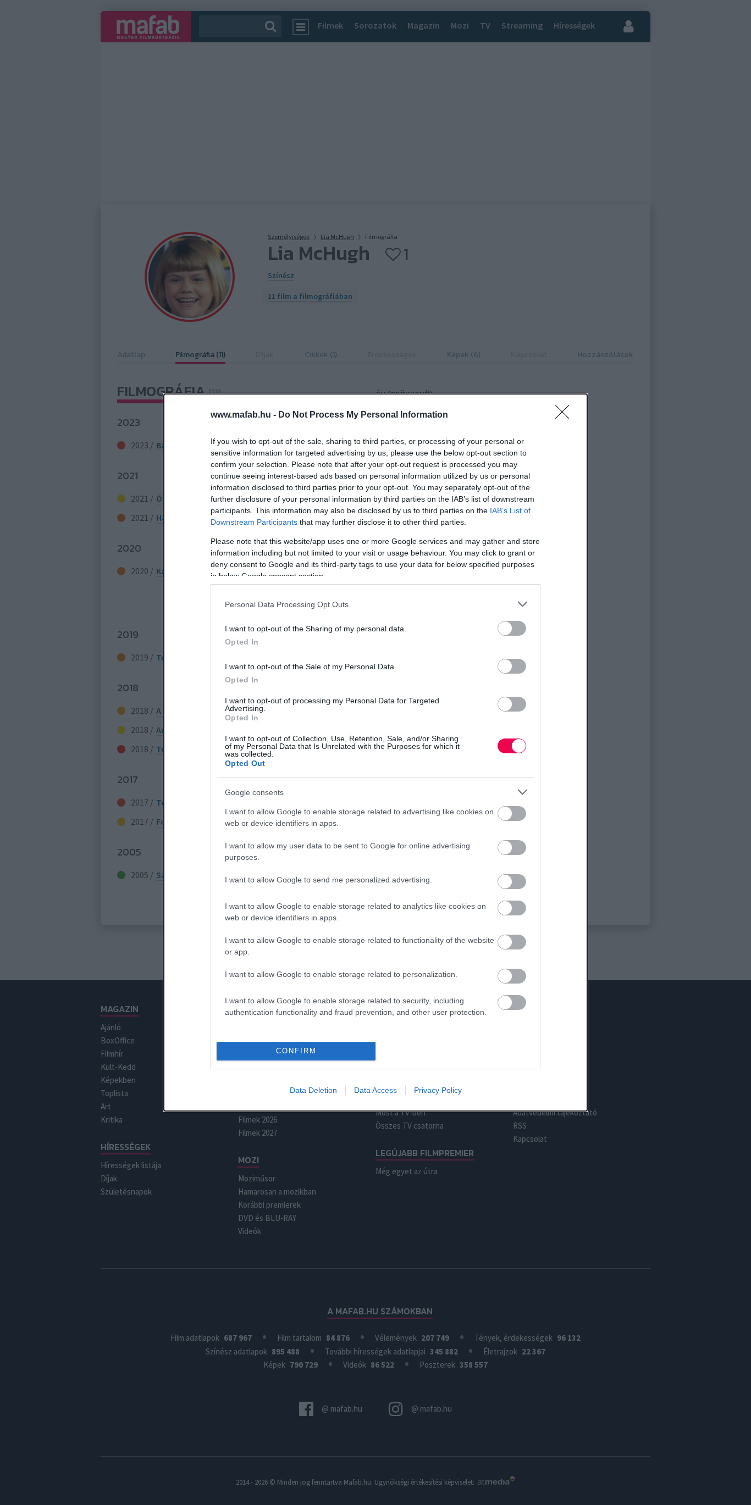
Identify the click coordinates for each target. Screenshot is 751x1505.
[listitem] (375, 604)
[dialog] (375, 752)
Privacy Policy (438, 1090)
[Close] (565, 415)
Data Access (375, 1090)
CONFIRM (296, 1051)
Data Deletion (313, 1090)
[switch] (512, 628)
